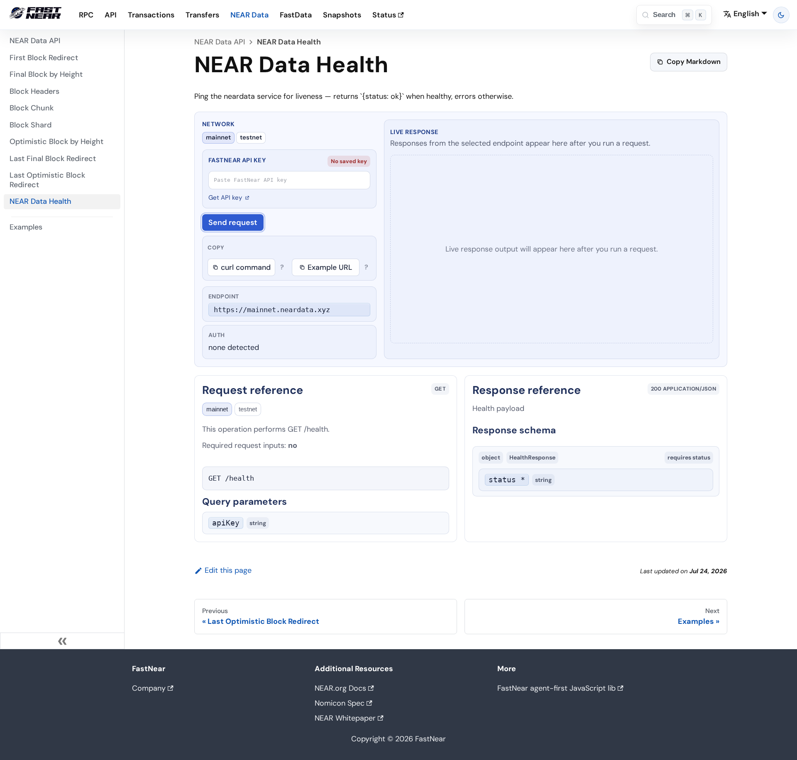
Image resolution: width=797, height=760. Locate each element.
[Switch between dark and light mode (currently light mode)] (781, 15)
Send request (232, 222)
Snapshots (342, 15)
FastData (296, 15)
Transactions (151, 15)
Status (384, 15)
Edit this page (228, 570)
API (111, 15)
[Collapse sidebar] (62, 641)
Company (149, 688)
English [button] (746, 14)
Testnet (251, 137)
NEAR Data (249, 15)
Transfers (202, 15)
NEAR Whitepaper (345, 718)
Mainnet (218, 137)
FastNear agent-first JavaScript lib (556, 688)
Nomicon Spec (339, 703)
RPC (86, 15)
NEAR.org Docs (340, 688)
